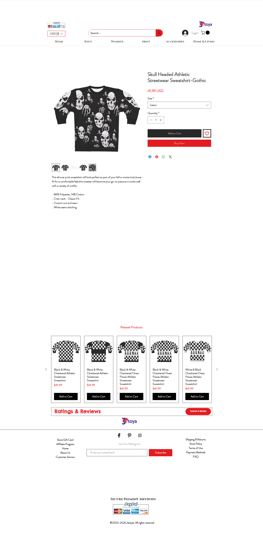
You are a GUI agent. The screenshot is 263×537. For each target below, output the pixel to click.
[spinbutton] (156, 120)
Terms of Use (196, 448)
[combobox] (179, 105)
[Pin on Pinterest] (157, 157)
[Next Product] (217, 369)
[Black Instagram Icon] (140, 435)
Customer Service (65, 457)
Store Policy (195, 444)
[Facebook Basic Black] (119, 435)
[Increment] (161, 120)
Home (65, 448)
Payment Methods (195, 452)
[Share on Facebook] (150, 157)
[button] (56, 34)
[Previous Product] (46, 369)
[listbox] (56, 34)
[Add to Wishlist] (207, 133)
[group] (131, 369)
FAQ (196, 457)
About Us (65, 453)
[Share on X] (170, 157)
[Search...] (159, 33)
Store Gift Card (65, 440)
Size (151, 98)
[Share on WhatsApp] (163, 157)
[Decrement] (150, 120)
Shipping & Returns (196, 439)
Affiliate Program (65, 444)
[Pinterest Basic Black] (129, 435)
